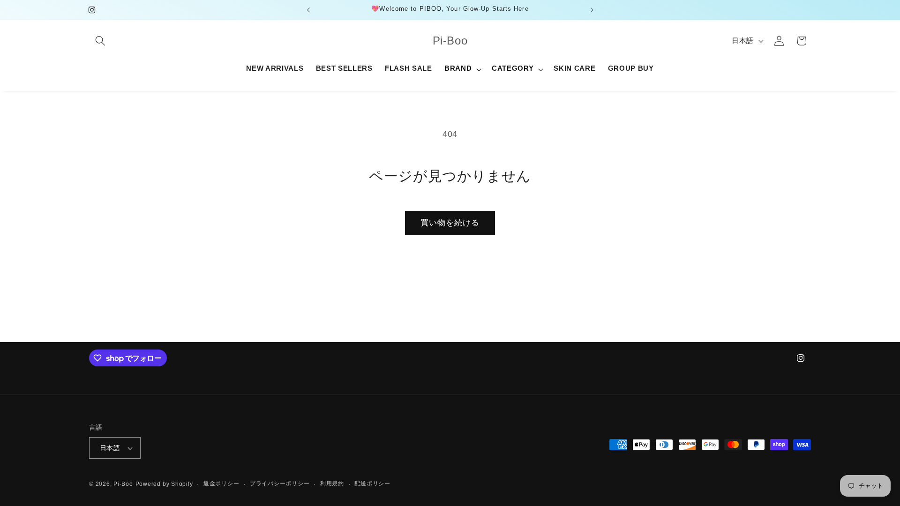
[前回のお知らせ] (308, 10)
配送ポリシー (372, 483)
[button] (100, 41)
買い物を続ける (450, 222)
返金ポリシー (221, 483)
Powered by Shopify (164, 484)
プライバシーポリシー (280, 483)
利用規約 (332, 483)
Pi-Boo (123, 484)
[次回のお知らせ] (592, 10)
